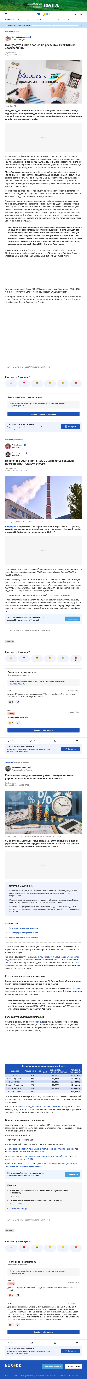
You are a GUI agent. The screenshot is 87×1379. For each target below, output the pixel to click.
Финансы (9, 20)
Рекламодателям (73, 1366)
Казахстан (9, 1231)
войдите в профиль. (17, 406)
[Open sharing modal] (55, 741)
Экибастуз (9, 641)
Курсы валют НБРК (34, 20)
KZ (75, 14)
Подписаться (72, 619)
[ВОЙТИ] (81, 14)
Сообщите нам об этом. (40, 367)
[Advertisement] (43, 137)
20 (76, 660)
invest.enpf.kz (35, 1022)
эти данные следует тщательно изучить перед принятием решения (41, 1149)
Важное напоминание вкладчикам (23, 937)
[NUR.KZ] (43, 14)
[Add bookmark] (77, 741)
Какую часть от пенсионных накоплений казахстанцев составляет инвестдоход (39, 1192)
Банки (16, 32)
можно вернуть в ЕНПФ (22, 1159)
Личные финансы (74, 20)
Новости (21, 20)
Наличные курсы (49, 20)
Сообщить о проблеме (53, 1366)
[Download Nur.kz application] (43, 5)
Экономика (62, 20)
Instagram (72, 427)
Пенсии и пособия (21, 762)
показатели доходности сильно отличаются (39, 1106)
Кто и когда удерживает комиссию (23, 928)
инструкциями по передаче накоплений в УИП (46, 1156)
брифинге (13, 526)
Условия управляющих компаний (23, 933)
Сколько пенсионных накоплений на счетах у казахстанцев (36, 1201)
